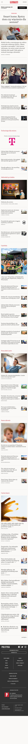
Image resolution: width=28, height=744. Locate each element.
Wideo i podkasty (20, 663)
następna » (24, 637)
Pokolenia (20, 665)
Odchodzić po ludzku (8, 177)
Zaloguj (25, 2)
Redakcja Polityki (13, 673)
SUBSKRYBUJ (22, 7)
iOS (10, 693)
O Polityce (13, 683)
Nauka (20, 658)
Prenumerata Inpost (14, 650)
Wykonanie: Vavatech (18, 707)
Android (14, 693)
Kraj (7, 660)
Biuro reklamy (13, 676)
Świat (6, 663)
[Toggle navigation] (2, 2)
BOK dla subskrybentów (13, 681)
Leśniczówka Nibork (6, 708)
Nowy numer (6, 658)
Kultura (6, 667)
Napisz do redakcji (13, 678)
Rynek (6, 665)
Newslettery (20, 660)
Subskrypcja (14, 652)
